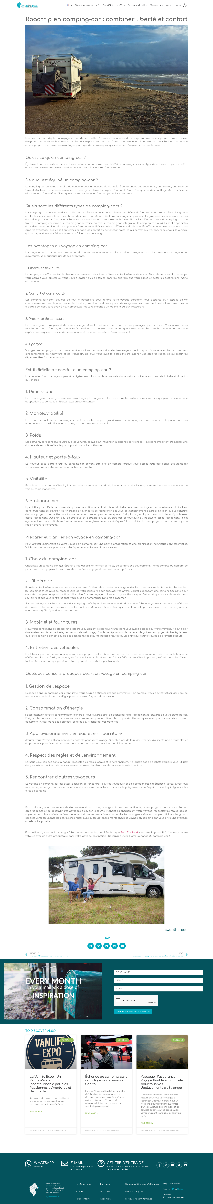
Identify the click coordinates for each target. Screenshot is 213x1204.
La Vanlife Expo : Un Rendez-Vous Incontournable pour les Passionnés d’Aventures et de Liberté (50, 1084)
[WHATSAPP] (28, 1163)
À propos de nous (52, 1197)
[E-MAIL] (64, 1163)
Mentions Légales (134, 1191)
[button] (90, 946)
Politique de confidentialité (138, 1199)
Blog (165, 1184)
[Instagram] (166, 1165)
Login (178, 5)
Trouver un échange (161, 5)
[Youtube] (172, 1165)
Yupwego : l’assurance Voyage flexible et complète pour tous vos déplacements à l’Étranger (162, 1082)
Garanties (105, 1191)
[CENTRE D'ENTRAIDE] (101, 1163)
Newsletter (175, 1184)
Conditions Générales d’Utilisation (142, 1184)
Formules (105, 1184)
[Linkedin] (185, 1165)
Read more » (36, 1112)
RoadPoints (105, 1199)
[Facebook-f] (159, 1165)
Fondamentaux (83, 1184)
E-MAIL (76, 1163)
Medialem (180, 1189)
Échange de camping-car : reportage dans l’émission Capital (106, 1080)
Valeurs (79, 1191)
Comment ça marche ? (87, 5)
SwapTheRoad (129, 832)
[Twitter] (179, 1165)
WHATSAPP (44, 1163)
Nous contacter (83, 1199)
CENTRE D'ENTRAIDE (125, 1163)
